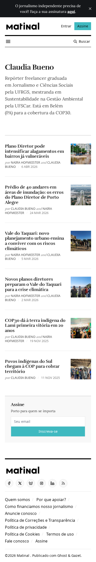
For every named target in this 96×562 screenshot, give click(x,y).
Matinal (23, 555)
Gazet (76, 555)
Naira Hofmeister (25, 162)
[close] (90, 9)
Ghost (62, 555)
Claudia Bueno (23, 208)
